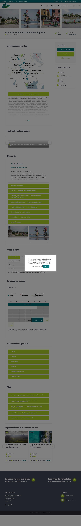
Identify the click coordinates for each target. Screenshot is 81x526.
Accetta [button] (46, 266)
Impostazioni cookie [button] (37, 266)
